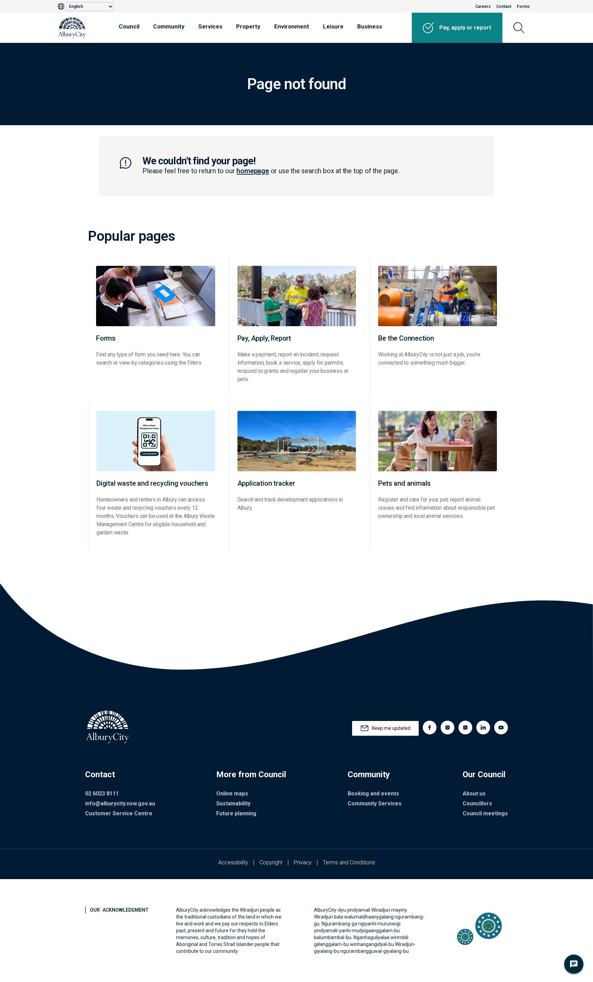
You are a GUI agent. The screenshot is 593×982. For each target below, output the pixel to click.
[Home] (72, 28)
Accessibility (233, 862)
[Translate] (62, 6)
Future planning (236, 813)
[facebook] (430, 727)
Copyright (270, 862)
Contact (503, 6)
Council (129, 26)
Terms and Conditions (349, 862)
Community (169, 26)
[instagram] (447, 727)
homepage (252, 171)
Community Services (375, 803)
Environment (291, 26)
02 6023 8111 (102, 793)
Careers (483, 6)
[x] (465, 727)
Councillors (477, 803)
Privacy (303, 862)
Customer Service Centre (118, 813)
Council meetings (485, 813)
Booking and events (373, 793)
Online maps (232, 793)
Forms (523, 6)
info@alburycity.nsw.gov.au (120, 803)
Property (248, 26)
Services (210, 26)
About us (474, 793)
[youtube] (501, 727)
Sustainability (233, 803)
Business (369, 26)
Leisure (333, 26)
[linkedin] (483, 727)
